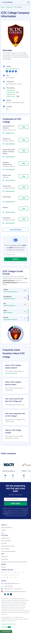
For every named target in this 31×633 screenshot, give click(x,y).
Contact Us (4, 556)
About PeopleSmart (6, 528)
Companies (9, 7)
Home (2, 7)
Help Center (4, 559)
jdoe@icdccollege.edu (9, 299)
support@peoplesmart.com (11, 583)
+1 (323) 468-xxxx (10, 90)
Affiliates (3, 530)
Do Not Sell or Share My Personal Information (14, 562)
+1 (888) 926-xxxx (10, 96)
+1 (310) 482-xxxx (10, 94)
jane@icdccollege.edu (9, 306)
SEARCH (15, 259)
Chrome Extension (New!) (8, 551)
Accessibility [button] (4, 627)
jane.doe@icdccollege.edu (10, 292)
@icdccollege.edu (10, 144)
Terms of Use (24, 510)
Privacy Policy (8, 512)
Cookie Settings (6, 631)
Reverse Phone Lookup (7, 546)
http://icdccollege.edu (12, 69)
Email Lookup (5, 549)
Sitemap (3, 567)
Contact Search (5, 538)
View (23, 127)
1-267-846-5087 (8, 586)
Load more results (15, 229)
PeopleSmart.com (7, 514)
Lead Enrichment (6, 541)
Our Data (3, 543)
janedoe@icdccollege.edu (10, 320)
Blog (2, 533)
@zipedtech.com (10, 133)
